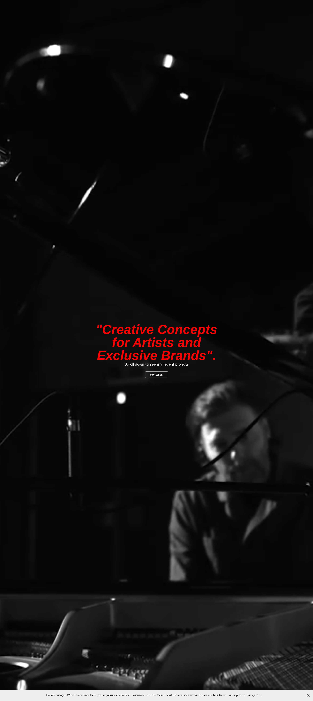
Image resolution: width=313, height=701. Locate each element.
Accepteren (237, 695)
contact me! (156, 375)
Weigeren (254, 695)
